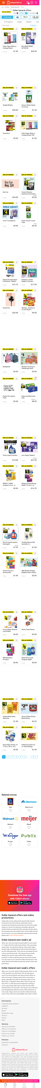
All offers (4, 1008)
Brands (4, 1011)
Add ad (4, 1018)
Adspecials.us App (7, 1013)
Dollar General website (16, 935)
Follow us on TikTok (8, 1036)
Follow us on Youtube (8, 1033)
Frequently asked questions (10, 1004)
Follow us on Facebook (9, 1029)
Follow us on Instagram (9, 1031)
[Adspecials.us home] (14, 3)
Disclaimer (29, 1081)
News (3, 1020)
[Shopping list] (32, 2)
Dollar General (15, 7)
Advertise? (5, 1006)
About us (4, 1015)
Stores (7, 7)
